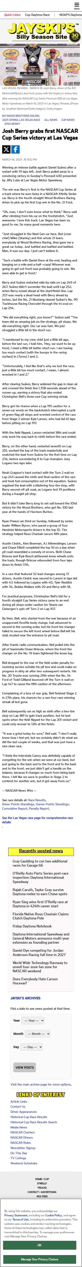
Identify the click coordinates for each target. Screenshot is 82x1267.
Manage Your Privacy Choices (39, 1259)
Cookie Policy (53, 1215)
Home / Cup (42, 1179)
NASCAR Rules (20, 1142)
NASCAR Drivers (21, 1137)
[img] (41, 33)
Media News (18, 1127)
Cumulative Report (14, 808)
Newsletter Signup (22, 1148)
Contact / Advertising (42, 1192)
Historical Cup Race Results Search (33, 1122)
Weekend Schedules (23, 1163)
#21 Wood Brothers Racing (21, 115)
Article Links (18, 1101)
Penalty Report (39, 808)
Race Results (36, 800)
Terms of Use (20, 1219)
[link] (41, 33)
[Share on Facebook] (15, 149)
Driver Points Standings (18, 804)
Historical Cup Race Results (28, 1117)
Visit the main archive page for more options (40, 1084)
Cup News (68, 120)
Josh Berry (12, 123)
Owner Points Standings (52, 804)
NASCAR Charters (22, 1132)
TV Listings (18, 1158)
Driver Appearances (23, 1111)
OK (40, 1245)
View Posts (25, 1067)
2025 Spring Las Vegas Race (21, 120)
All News (50, 120)
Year (16, 1020)
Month (18, 1034)
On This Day (18, 1153)
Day (16, 1047)
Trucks (42, 1187)
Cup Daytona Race (37, 14)
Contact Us (17, 1106)
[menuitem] (41, 1179)
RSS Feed (42, 1196)
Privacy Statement (16, 1215)
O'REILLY (42, 1183)
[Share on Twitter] (6, 149)
